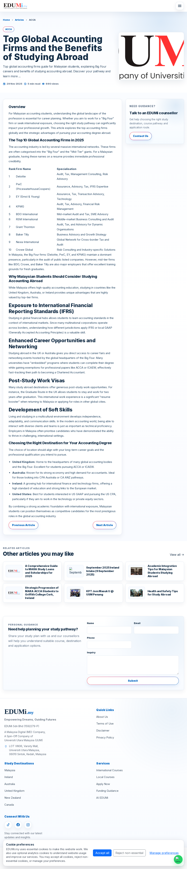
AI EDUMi (102, 797)
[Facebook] (18, 825)
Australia (9, 784)
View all (177, 554)
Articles (19, 19)
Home (6, 19)
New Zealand (12, 797)
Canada (9, 804)
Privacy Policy (105, 737)
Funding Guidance (107, 790)
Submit (133, 680)
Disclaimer (102, 730)
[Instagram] (28, 825)
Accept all (102, 853)
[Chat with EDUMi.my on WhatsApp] (178, 859)
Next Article (104, 525)
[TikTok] (8, 825)
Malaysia (9, 770)
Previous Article (23, 525)
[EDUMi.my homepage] (15, 6)
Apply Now (103, 784)
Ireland (8, 777)
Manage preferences (164, 853)
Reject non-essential (129, 853)
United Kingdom (14, 790)
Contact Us (140, 136)
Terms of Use (105, 723)
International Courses (109, 770)
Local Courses (105, 777)
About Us (102, 716)
